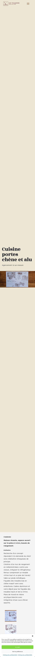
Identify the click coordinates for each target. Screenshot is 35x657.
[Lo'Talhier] (11, 3)
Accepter (17, 647)
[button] (32, 636)
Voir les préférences (17, 651)
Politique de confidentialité (10, 655)
